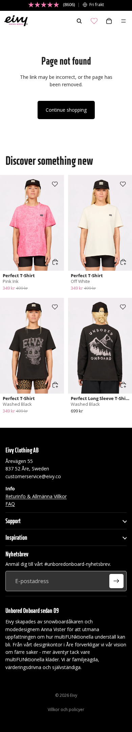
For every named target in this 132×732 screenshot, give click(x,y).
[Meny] (123, 21)
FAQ (10, 504)
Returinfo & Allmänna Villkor (36, 496)
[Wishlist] (94, 21)
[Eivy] (14, 21)
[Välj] (55, 262)
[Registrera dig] (116, 581)
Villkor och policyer (66, 709)
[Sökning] (79, 21)
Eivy (73, 695)
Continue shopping (66, 110)
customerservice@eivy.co (33, 476)
